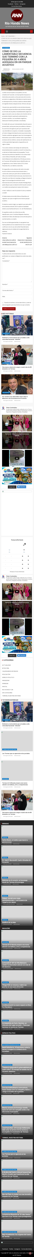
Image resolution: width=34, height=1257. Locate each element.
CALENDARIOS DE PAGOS (10, 671)
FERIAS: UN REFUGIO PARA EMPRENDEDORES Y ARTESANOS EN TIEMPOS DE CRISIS (14, 900)
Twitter (16, 4)
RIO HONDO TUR (7, 689)
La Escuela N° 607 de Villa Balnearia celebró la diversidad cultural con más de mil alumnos (16, 965)
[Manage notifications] (30, 1253)
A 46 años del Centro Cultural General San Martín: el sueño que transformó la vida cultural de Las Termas (16, 1174)
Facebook (10, 4)
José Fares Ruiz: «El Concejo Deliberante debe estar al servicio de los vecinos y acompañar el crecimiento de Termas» (16, 1130)
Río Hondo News (17, 23)
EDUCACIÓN (6, 674)
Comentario (6, 261)
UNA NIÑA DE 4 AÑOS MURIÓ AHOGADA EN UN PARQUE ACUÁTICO (9, 241)
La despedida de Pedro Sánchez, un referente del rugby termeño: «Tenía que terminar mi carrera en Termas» (16, 1025)
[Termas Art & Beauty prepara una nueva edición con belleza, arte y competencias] (17, 771)
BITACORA (5, 668)
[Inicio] (3, 31)
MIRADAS (5, 683)
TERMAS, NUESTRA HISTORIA (11, 696)
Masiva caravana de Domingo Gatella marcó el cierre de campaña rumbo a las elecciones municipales (16, 1110)
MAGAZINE (5, 680)
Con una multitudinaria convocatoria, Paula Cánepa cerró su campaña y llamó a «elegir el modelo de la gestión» (16, 1089)
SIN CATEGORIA (7, 692)
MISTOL (4, 686)
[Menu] (6, 31)
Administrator (6, 69)
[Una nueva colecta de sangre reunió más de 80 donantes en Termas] (17, 355)
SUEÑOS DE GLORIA (9, 922)
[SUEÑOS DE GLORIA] (17, 916)
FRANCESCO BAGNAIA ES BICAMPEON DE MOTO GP (25, 241)
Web (3, 296)
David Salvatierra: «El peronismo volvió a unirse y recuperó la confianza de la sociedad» (16, 1049)
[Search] (29, 31)
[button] (6, 31)
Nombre (5, 284)
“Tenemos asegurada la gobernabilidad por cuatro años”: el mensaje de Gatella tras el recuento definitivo (17, 1069)
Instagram (22, 4)
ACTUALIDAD (6, 47)
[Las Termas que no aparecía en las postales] (17, 741)
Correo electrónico (16, 6)
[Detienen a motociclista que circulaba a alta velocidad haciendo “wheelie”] (17, 325)
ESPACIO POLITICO (8, 677)
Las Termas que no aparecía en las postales (16, 753)
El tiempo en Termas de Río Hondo (17, 571)
